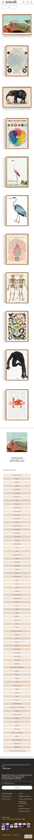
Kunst (17, 696)
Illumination (17, 649)
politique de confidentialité (23, 802)
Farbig (17, 486)
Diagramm (17, 566)
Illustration (17, 497)
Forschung (17, 489)
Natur (17, 606)
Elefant (17, 540)
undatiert (17, 591)
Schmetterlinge (17, 703)
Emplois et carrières (24, 809)
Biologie (17, 664)
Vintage (17, 711)
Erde (17, 547)
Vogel (17, 613)
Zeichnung (17, 620)
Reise (17, 609)
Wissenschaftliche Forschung (17, 751)
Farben (17, 573)
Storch (17, 638)
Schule (17, 587)
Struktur (17, 678)
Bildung (17, 478)
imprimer (21, 806)
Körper (17, 671)
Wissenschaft (17, 511)
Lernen (17, 584)
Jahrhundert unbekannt (17, 667)
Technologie (17, 653)
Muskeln (17, 725)
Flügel (17, 689)
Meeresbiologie (17, 740)
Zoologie (17, 562)
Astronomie (17, 515)
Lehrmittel (17, 504)
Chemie (17, 645)
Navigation (17, 529)
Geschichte (17, 518)
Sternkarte (17, 537)
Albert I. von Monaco (17, 732)
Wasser (17, 642)
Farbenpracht (17, 685)
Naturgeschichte (17, 555)
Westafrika (17, 747)
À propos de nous (6, 796)
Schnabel (17, 635)
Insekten (17, 693)
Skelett (17, 674)
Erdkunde (17, 482)
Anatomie (17, 660)
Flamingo (17, 602)
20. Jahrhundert (17, 714)
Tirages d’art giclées (7, 793)
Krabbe (17, 736)
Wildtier (17, 616)
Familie (17, 569)
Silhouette (17, 729)
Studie (17, 682)
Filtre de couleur (6, 799)
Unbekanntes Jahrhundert (17, 707)
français (16, 835)
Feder (17, 624)
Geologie (17, 493)
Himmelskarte (17, 526)
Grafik (17, 580)
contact (21, 793)
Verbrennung (17, 656)
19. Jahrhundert (17, 475)
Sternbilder (17, 533)
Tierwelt (17, 558)
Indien (17, 627)
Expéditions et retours (25, 796)
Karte (17, 500)
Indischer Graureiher (17, 631)
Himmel (17, 522)
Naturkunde (17, 743)
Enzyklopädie (17, 544)
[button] (9, 7)
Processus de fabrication (25, 799)
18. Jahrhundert (17, 595)
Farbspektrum (17, 576)
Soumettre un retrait (24, 811)
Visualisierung (17, 507)
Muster (17, 700)
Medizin (17, 718)
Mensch (17, 722)
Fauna (17, 551)
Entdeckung (17, 598)
